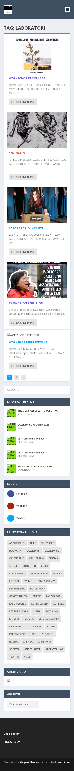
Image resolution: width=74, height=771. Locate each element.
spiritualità (32, 649)
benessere (47, 543)
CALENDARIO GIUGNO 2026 (33, 424)
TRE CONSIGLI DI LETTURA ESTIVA (37, 410)
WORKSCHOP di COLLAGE (27, 78)
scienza (28, 641)
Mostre (14, 618)
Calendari (33, 550)
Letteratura (39, 603)
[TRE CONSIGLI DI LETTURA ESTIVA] (11, 413)
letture (58, 603)
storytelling (54, 649)
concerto (29, 565)
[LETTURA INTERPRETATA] (11, 441)
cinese (13, 565)
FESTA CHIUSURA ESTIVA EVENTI (37, 466)
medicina (52, 611)
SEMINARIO (17, 153)
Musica (29, 618)
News (20, 428)
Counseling (17, 573)
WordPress (64, 762)
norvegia (15, 626)
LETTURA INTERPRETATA (32, 438)
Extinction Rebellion (26, 303)
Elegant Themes (29, 762)
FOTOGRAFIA (37, 588)
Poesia (51, 626)
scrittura (44, 641)
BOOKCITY (15, 550)
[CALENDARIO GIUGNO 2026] (11, 427)
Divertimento (39, 573)
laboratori (23, 442)
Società (14, 649)
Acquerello (17, 543)
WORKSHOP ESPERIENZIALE (28, 342)
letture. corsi (18, 611)
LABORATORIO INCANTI (26, 228)
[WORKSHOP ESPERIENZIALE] (37, 335)
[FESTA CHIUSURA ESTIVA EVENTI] (11, 468)
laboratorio (17, 603)
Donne (57, 573)
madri (37, 611)
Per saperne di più (22, 102)
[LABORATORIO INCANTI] (37, 205)
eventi (28, 581)
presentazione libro (22, 634)
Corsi (44, 565)
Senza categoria (25, 414)
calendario (52, 550)
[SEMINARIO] (37, 130)
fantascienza (46, 581)
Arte (33, 543)
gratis (37, 596)
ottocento (34, 626)
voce (27, 656)
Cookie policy (12, 733)
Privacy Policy (12, 741)
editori (14, 581)
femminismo (17, 588)
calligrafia (36, 558)
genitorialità (18, 596)
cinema (53, 558)
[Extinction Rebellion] (37, 280)
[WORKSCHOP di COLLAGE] (37, 55)
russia (13, 641)
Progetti (47, 634)
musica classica (49, 618)
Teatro (14, 656)
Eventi (20, 469)
